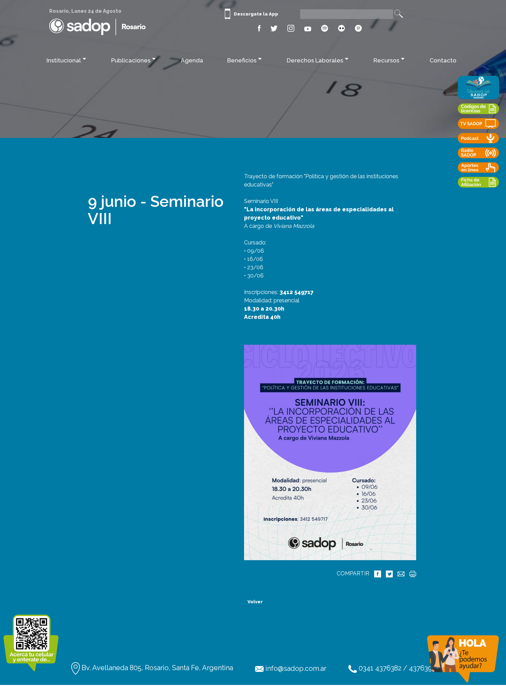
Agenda (192, 60)
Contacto (443, 60)
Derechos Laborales (315, 60)
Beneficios (241, 60)
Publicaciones (130, 60)
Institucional (63, 60)
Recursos (386, 60)
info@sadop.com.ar (295, 668)
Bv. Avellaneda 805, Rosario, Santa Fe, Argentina (156, 668)
